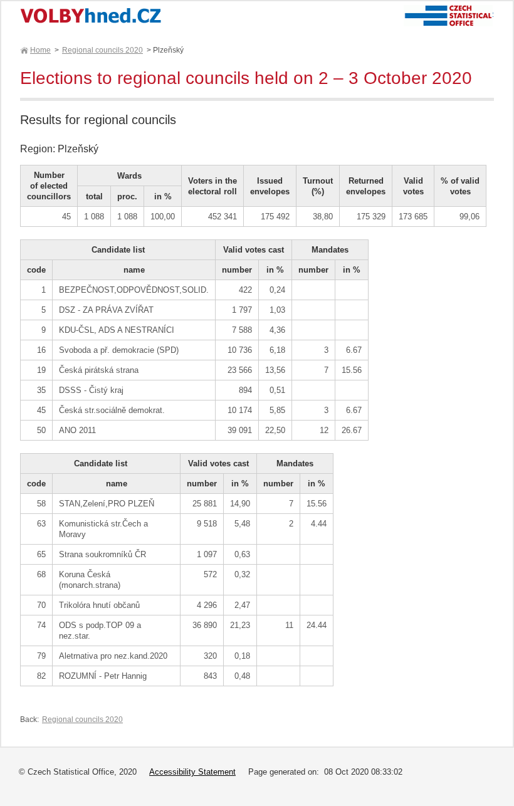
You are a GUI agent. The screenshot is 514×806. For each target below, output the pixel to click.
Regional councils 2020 (102, 50)
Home (40, 50)
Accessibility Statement (192, 772)
